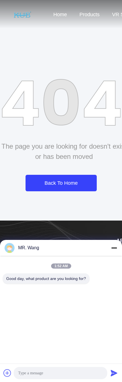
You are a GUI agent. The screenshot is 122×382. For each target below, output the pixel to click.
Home (60, 14)
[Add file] (7, 373)
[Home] (23, 14)
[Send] (114, 373)
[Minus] (114, 247)
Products (89, 14)
